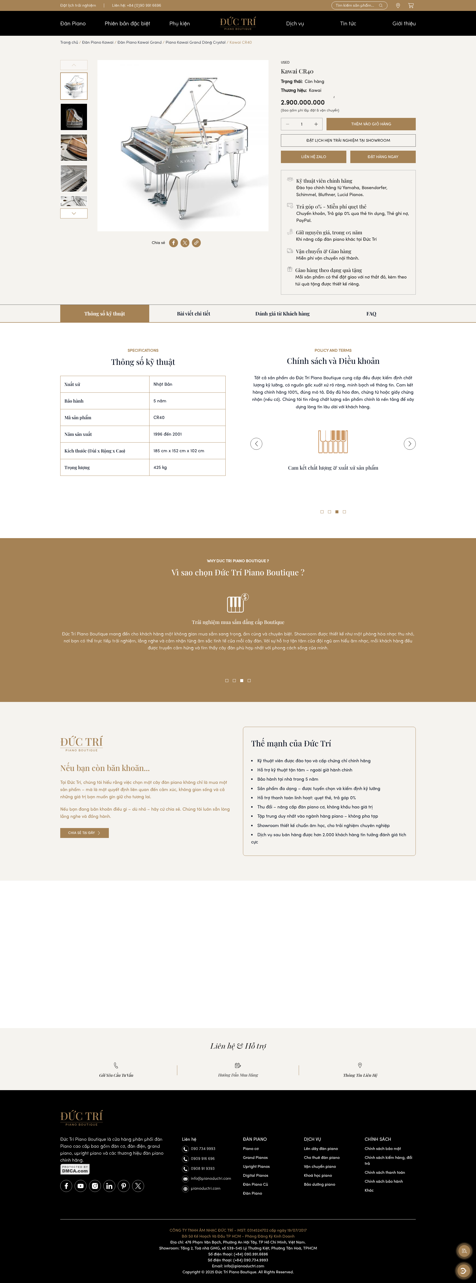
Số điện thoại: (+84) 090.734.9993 (238, 1260)
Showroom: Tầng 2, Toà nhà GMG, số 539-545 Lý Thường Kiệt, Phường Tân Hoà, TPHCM (238, 1248)
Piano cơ (251, 1148)
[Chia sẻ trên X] (184, 242)
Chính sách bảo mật (383, 1148)
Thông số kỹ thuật (104, 313)
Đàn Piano (252, 1193)
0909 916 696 (203, 1158)
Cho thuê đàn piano (322, 1157)
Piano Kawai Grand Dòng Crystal (196, 42)
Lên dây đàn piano (321, 1148)
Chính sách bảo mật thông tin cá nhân (333, 474)
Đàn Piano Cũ (255, 1184)
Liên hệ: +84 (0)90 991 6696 (136, 5)
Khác (369, 1190)
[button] (256, 444)
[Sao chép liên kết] (196, 242)
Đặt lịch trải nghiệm (78, 5)
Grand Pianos (255, 1157)
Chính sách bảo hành (384, 1181)
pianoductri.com (205, 1188)
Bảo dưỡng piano (319, 1184)
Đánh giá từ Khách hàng (282, 313)
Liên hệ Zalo (313, 156)
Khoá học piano (318, 1175)
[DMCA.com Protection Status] (116, 1169)
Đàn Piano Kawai (98, 42)
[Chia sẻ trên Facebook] (173, 242)
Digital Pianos (255, 1175)
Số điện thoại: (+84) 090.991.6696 (238, 1254)
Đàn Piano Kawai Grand (140, 42)
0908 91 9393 (203, 1168)
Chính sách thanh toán (385, 1172)
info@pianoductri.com (211, 1178)
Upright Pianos (256, 1166)
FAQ (371, 313)
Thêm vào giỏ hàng (371, 124)
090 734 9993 (203, 1148)
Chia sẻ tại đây (81, 833)
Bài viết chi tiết (193, 313)
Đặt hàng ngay (383, 156)
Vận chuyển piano (320, 1166)
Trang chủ (69, 42)
